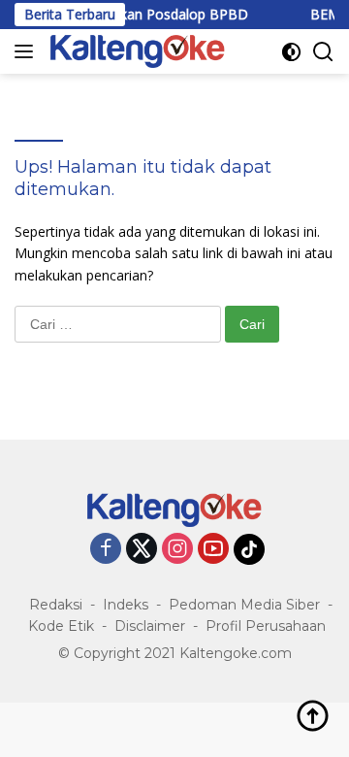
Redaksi (55, 604)
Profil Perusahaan (266, 626)
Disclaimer (149, 626)
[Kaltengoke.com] (135, 51)
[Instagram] (177, 550)
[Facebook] (105, 550)
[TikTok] (249, 549)
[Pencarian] (323, 52)
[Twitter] (141, 550)
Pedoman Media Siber (244, 604)
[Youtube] (213, 550)
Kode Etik (61, 626)
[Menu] (28, 51)
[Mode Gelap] (291, 52)
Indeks (125, 604)
